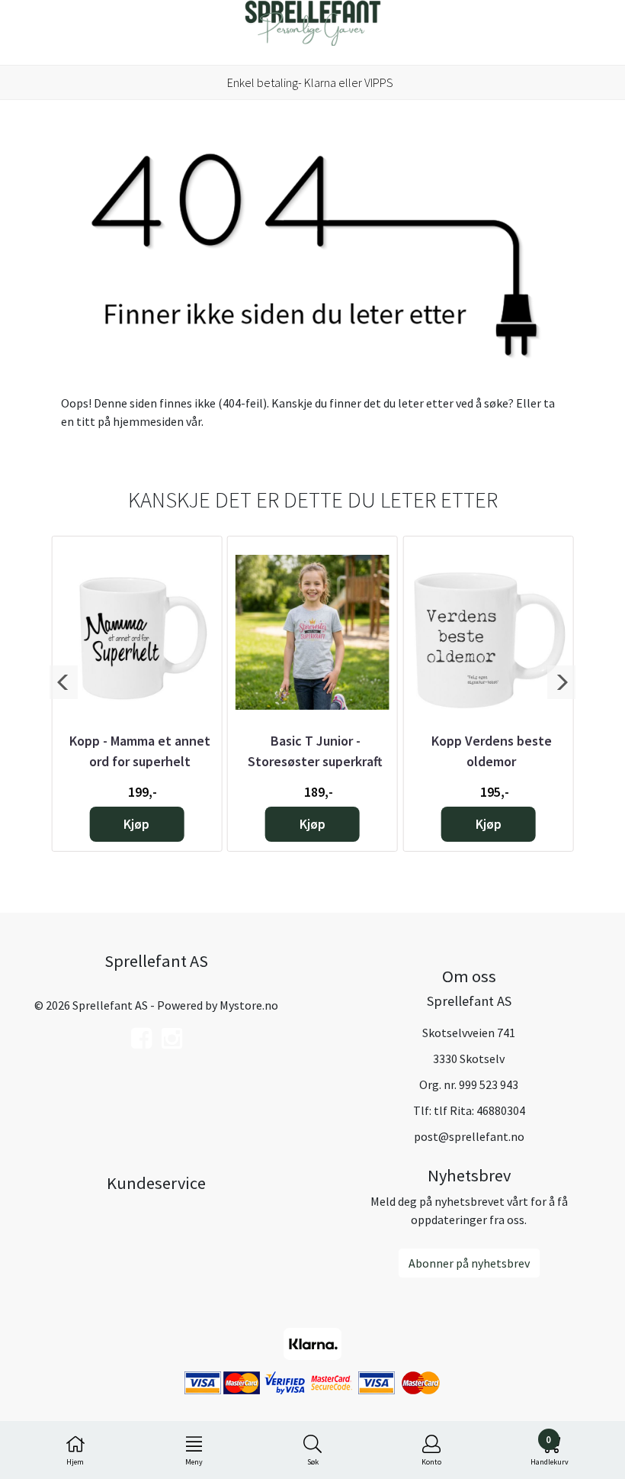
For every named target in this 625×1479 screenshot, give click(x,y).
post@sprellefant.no (469, 1136)
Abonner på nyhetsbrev (469, 1263)
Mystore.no (249, 1005)
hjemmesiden (148, 421)
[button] (64, 682)
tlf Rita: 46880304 (479, 1110)
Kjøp (136, 824)
